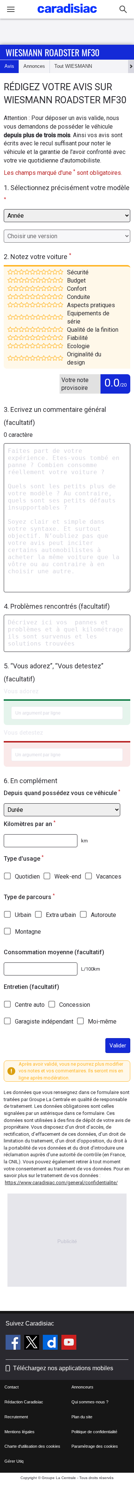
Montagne (28, 931)
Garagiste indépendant (44, 1021)
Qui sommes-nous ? (89, 1402)
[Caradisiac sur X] (32, 1343)
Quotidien (27, 876)
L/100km (90, 969)
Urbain (23, 914)
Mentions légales (19, 1431)
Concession (74, 1004)
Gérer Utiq (13, 1461)
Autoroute (103, 914)
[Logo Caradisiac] (67, 15)
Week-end (67, 876)
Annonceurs (82, 1387)
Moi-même (102, 1021)
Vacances (108, 876)
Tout (73, 66)
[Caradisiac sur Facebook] (14, 1343)
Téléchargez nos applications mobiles (63, 1368)
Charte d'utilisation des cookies (32, 1446)
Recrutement (16, 1417)
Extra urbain (61, 914)
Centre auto (30, 1004)
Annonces (34, 66)
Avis (9, 66)
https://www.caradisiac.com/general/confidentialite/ (61, 1182)
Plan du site (81, 1417)
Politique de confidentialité (94, 1431)
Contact (11, 1387)
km (84, 841)
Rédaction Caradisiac (23, 1402)
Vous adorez (21, 691)
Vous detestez (23, 732)
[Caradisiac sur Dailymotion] (51, 1343)
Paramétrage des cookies (94, 1446)
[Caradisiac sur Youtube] (68, 1343)
